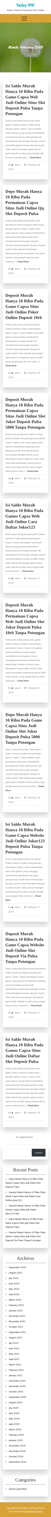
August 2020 (15, 1402)
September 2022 (17, 1267)
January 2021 (16, 1375)
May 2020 (14, 1418)
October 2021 (16, 1326)
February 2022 (16, 1305)
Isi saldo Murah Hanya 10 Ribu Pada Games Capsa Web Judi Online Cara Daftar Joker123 (24, 516)
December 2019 (17, 1445)
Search (38, 1152)
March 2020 (15, 1429)
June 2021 (14, 1348)
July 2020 (14, 1407)
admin (17, 165)
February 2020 (16, 1434)
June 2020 (14, 1413)
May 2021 (14, 1353)
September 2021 (17, 1332)
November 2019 (17, 1451)
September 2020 (17, 1397)
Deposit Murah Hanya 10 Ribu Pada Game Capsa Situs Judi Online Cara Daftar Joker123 (25, 1196)
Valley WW (25, 5)
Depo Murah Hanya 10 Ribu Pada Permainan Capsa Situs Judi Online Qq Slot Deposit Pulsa (24, 202)
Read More (35, 157)
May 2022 (14, 1288)
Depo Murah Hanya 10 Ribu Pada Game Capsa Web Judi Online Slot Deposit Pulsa (24, 1222)
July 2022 (14, 1278)
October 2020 (16, 1391)
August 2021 (15, 1337)
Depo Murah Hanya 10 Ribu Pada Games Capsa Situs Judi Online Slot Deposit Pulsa (24, 1182)
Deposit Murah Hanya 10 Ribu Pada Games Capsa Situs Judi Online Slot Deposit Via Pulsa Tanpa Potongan (25, 1236)
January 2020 (16, 1440)
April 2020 (14, 1424)
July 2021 (14, 1343)
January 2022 (16, 1310)
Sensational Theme (32, 1511)
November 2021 (17, 1321)
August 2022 (15, 1272)
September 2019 (17, 1461)
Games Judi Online (18, 1488)
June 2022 (14, 1283)
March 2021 (15, 1364)
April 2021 (14, 1359)
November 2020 (17, 1386)
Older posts (26, 1137)
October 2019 (16, 1456)
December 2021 (17, 1315)
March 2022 (15, 1299)
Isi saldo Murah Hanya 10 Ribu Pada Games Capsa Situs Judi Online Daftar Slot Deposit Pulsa (24, 1050)
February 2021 (16, 1370)
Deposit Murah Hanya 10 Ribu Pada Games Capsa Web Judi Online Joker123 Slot (25, 1209)
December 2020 (17, 1380)
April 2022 (14, 1294)
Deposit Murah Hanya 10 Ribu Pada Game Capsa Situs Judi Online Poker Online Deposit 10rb (24, 306)
